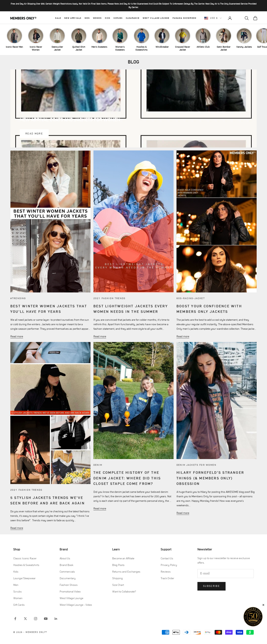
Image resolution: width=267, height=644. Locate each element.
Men (87, 18)
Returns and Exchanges (126, 571)
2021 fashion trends (109, 298)
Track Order (167, 578)
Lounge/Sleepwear (24, 578)
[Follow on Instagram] (36, 619)
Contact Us (167, 558)
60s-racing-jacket (191, 298)
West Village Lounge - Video (76, 605)
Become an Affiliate (123, 558)
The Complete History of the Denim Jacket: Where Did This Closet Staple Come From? (127, 478)
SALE (58, 18)
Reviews (166, 571)
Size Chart (118, 585)
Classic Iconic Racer (25, 558)
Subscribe (211, 586)
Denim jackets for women (196, 465)
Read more (34, 133)
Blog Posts (118, 565)
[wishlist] (238, 18)
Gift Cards (19, 605)
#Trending (18, 298)
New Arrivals (73, 18)
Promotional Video (70, 591)
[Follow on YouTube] (46, 619)
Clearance (133, 18)
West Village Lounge (156, 18)
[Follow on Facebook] (15, 619)
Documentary (68, 578)
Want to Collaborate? (124, 591)
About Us (65, 558)
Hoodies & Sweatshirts (26, 565)
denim (97, 465)
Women (97, 18)
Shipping (117, 578)
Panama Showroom (184, 18)
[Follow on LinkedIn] (56, 619)
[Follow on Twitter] (25, 619)
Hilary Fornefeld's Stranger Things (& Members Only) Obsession (210, 478)
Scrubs (118, 18)
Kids (107, 18)
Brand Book (66, 565)
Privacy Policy (169, 565)
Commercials (67, 571)
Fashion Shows (69, 585)
